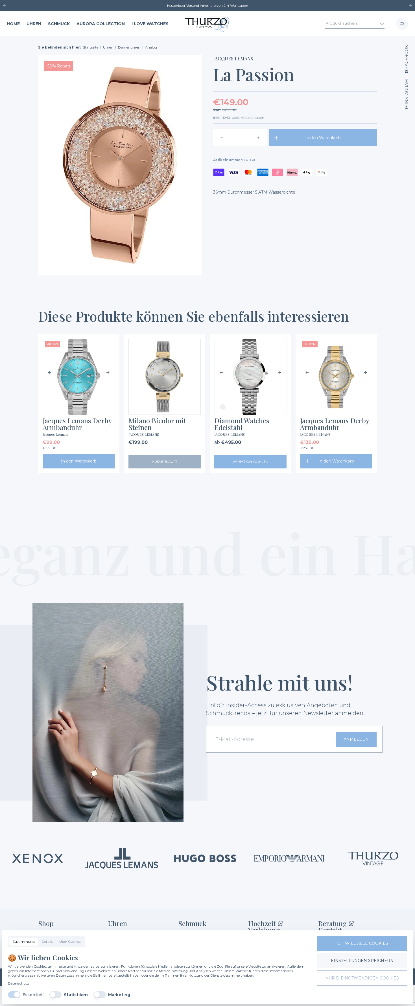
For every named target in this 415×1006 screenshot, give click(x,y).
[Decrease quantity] (221, 137)
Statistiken (76, 995)
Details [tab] (47, 941)
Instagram (406, 91)
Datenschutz (18, 983)
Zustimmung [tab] (23, 941)
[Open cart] (402, 23)
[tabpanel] (158, 975)
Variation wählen (250, 461)
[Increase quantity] (258, 137)
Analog (151, 47)
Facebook (406, 57)
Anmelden (356, 739)
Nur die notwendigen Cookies (362, 978)
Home (13, 23)
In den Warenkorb (323, 137)
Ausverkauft (164, 461)
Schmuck (59, 23)
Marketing (119, 995)
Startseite (90, 47)
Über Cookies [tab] (69, 941)
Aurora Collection (101, 23)
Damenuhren (129, 47)
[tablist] (46, 941)
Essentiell (33, 995)
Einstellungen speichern (362, 960)
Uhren (34, 23)
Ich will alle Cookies (362, 943)
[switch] (14, 994)
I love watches (150, 23)
